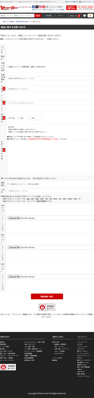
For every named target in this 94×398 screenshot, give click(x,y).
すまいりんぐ (81, 349)
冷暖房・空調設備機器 (30, 355)
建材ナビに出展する (71, 2)
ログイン (61, 15)
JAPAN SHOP (80, 371)
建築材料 (2, 342)
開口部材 (2, 349)
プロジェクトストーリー (84, 355)
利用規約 (45, 139)
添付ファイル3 (2, 268)
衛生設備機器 (28, 353)
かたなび (79, 344)
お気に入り (75, 15)
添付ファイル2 (2, 238)
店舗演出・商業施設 (60, 344)
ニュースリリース (82, 342)
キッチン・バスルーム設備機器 (33, 351)
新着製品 (54, 360)
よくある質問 (60, 10)
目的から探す (56, 342)
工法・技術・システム (6, 351)
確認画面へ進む (47, 296)
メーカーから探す (57, 358)
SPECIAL (79, 358)
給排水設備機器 (28, 358)
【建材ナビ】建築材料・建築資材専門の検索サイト (16, 21)
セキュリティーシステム (7, 360)
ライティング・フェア (83, 376)
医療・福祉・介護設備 (6, 358)
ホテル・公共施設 (59, 351)
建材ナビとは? (36, 10)
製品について (14, 66)
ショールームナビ (82, 346)
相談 (32, 66)
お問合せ (79, 369)
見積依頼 (25, 66)
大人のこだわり (58, 353)
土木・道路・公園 (29, 346)
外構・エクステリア (30, 344)
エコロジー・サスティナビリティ (9, 355)
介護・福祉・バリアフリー (61, 349)
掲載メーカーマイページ (86, 2)
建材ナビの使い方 (48, 10)
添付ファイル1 (2, 209)
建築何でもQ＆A (82, 365)
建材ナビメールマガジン (84, 360)
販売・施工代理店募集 (83, 367)
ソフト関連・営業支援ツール (32, 349)
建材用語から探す (29, 360)
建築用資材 (3, 344)
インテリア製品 (4, 346)
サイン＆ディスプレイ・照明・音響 (34, 342)
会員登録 (48, 15)
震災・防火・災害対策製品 (7, 353)
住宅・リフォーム (59, 346)
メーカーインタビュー (83, 353)
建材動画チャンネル (82, 362)
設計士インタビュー (82, 351)
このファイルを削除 (2, 223)
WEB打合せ (41, 66)
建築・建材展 (81, 374)
